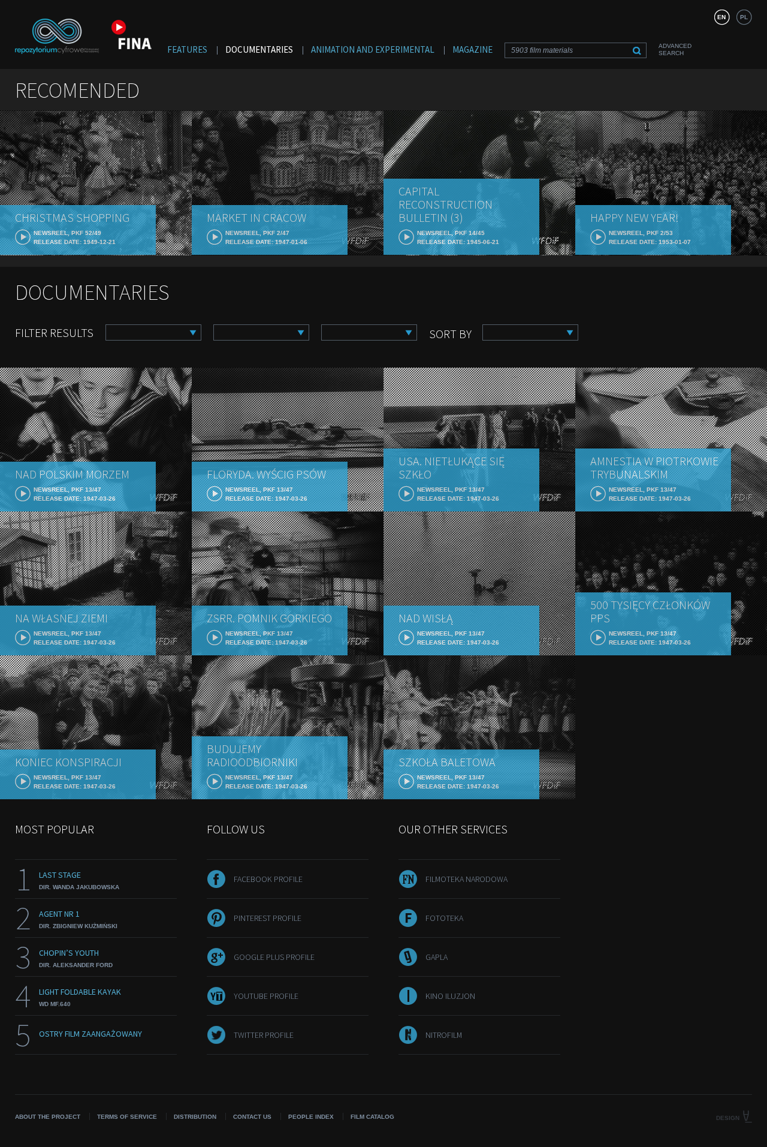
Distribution (195, 1116)
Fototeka (444, 918)
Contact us (252, 1116)
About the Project (47, 1116)
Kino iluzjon (450, 996)
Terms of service (127, 1116)
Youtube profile (266, 996)
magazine (472, 49)
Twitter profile (264, 1034)
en (721, 17)
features (187, 49)
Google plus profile (274, 957)
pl (744, 17)
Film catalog (372, 1116)
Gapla (436, 957)
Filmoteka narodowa (466, 879)
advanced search (675, 49)
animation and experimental (372, 49)
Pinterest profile (267, 918)
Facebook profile (268, 879)
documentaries (259, 49)
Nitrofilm (443, 1034)
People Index (311, 1116)
